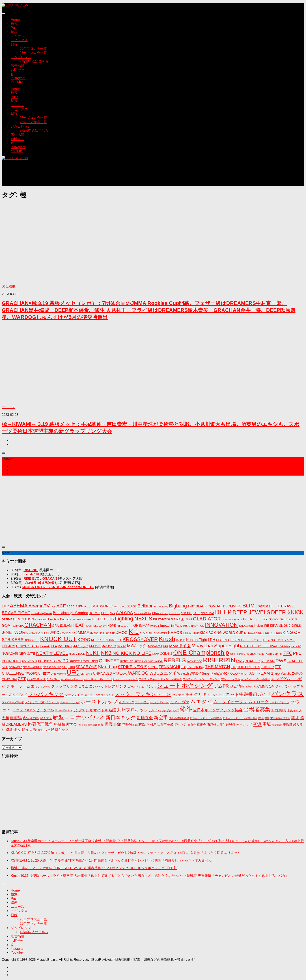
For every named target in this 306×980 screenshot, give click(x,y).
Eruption (53, 619)
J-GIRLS (295, 625)
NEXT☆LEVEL (52, 653)
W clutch (183, 673)
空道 (257, 724)
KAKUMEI (160, 633)
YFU (277, 673)
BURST (94, 613)
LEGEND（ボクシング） (279, 640)
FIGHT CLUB (103, 619)
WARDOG (138, 673)
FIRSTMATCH (161, 619)
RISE (210, 660)
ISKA (274, 625)
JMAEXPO (67, 633)
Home (15, 19)
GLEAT (248, 619)
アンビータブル (230, 679)
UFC (73, 672)
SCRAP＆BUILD (52, 667)
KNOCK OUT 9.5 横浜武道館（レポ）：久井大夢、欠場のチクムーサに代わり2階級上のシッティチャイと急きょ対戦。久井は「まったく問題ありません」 (127, 853)
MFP (165, 646)
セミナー (178, 695)
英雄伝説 (277, 724)
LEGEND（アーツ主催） (246, 640)
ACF (61, 605)
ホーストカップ (99, 701)
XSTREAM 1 (261, 673)
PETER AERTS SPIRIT (269, 653)
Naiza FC (296, 646)
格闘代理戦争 (40, 724)
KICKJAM (249, 633)
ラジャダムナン (63, 710)
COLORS (124, 613)
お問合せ (17, 70)
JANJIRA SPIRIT (39, 633)
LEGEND (222, 640)
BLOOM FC (232, 606)
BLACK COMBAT (209, 606)
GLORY (261, 619)
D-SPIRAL (186, 613)
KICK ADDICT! (191, 633)
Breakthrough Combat (70, 613)
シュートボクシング (185, 685)
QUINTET (109, 660)
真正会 (201, 724)
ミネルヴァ (179, 702)
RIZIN (227, 660)
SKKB (71, 667)
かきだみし (53, 679)
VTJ (116, 673)
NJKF (93, 653)
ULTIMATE (86, 673)
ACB (53, 606)
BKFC (191, 606)
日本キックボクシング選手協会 (240, 718)
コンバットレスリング (108, 686)
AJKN (79, 606)
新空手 (161, 717)
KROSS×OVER (140, 639)
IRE (266, 625)
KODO (84, 639)
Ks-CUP (180, 640)
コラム (83, 686)
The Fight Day (195, 667)
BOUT (274, 606)
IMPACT (154, 625)
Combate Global (142, 613)
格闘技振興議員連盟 (89, 724)
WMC (223, 673)
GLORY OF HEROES (283, 619)
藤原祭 (287, 724)
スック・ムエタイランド (99, 695)
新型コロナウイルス (79, 717)
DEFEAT (7, 619)
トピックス (19, 40)
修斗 (186, 709)
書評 (267, 718)
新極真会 (145, 718)
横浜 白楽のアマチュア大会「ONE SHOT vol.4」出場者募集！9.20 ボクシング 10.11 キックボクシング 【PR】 (94, 868)
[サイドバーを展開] (3, 453)
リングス (79, 710)
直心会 (192, 724)
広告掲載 (17, 65)
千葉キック (294, 710)
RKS (240, 661)
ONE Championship (201, 652)
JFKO (54, 633)
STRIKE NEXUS (132, 666)
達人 (17, 729)
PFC (287, 653)
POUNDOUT (11, 661)
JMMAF (82, 632)
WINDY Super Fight (204, 673)
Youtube (17, 82)
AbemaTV (39, 605)
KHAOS (175, 632)
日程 (14, 44)
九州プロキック (132, 709)
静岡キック (60, 729)
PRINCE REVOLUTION (83, 661)
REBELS (175, 660)
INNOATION (197, 625)
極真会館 (112, 724)
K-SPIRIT (146, 633)
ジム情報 (237, 686)
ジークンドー (74, 695)
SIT (64, 667)
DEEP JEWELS (251, 612)
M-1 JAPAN (65, 646)
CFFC (105, 613)
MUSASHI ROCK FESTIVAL (259, 646)
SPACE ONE (86, 667)
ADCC (71, 606)
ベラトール (52, 702)
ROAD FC (252, 661)
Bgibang (163, 606)
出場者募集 (257, 709)
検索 (14, 23)
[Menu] (3, 13)
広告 (26, 718)
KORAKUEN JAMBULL (106, 640)
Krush (167, 638)
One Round (236, 653)
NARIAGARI (10, 653)
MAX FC (121, 646)
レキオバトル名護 (101, 710)
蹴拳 (9, 729)
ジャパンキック (46, 694)
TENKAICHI (169, 667)
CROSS (174, 613)
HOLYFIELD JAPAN (96, 625)
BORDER (262, 606)
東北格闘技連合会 (280, 718)
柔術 (295, 717)
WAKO (123, 673)
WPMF (244, 673)
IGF (135, 625)
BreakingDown (41, 613)
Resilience (194, 661)
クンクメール (42, 686)
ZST (22, 678)
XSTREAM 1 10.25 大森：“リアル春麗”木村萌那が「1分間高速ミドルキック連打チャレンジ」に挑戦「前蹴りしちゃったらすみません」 (113, 860)
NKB (106, 653)
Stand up (107, 666)
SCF (5, 667)
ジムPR (221, 686)
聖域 (267, 724)
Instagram (18, 78)
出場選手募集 (278, 710)
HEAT (78, 625)
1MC (5, 606)
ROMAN (268, 661)
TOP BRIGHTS (248, 667)
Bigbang (178, 606)
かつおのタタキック (72, 679)
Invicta (258, 625)
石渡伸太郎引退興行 (221, 724)
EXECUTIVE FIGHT (80, 619)
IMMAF (144, 625)
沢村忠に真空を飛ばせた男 (167, 724)
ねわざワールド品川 (98, 679)
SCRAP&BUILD (32, 667)
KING (259, 633)
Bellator (145, 605)
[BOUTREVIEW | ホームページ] (15, 5)
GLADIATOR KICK (232, 619)
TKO (233, 667)
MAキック (137, 645)
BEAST (132, 606)
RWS (281, 660)
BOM (248, 606)
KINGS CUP (31, 640)
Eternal (64, 619)
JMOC (122, 632)
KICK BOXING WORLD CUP (221, 633)
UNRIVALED (102, 673)
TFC (183, 667)
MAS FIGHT (109, 646)
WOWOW (234, 673)
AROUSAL (120, 606)
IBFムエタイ (124, 625)
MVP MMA (284, 646)
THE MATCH (217, 666)
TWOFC (31, 673)
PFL (297, 653)
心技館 (34, 718)
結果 (14, 31)
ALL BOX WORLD (98, 606)
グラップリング (64, 686)
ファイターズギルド (13, 702)
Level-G (45, 646)
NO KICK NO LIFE (131, 653)
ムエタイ (201, 701)
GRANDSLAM (62, 625)
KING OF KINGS (272, 633)
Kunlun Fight (196, 639)
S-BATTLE (295, 661)
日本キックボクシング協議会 (206, 718)
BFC (155, 606)
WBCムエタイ (163, 673)
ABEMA (19, 606)
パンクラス (288, 693)
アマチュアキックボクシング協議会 (160, 679)
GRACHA (18, 625)
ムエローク (258, 702)
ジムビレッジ (21, 57)
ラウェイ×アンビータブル (33, 710)
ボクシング (126, 702)
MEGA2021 (155, 646)
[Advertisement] (83, 175)
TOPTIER (267, 667)
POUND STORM (50, 661)
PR (65, 660)
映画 (261, 718)
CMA (112, 613)
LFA (54, 646)
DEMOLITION (23, 619)
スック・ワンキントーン (143, 694)
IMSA (186, 625)
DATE (196, 613)
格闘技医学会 (65, 724)
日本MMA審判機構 (179, 718)
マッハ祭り (142, 702)
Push (14, 28)
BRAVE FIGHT (16, 612)
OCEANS (166, 653)
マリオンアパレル (159, 702)
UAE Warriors (58, 673)
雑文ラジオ (44, 730)
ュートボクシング (279, 702)
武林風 (140, 724)
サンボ (150, 686)
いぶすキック (36, 679)
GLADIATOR (207, 619)
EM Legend (41, 619)
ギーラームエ (22, 686)
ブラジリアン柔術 (35, 702)
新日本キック (121, 717)
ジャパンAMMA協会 (260, 686)
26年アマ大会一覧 (33, 53)
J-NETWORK (15, 632)
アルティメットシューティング (201, 679)
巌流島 (16, 718)
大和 (5, 718)
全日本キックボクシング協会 (218, 710)
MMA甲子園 (180, 646)
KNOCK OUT (58, 638)
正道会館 (128, 724)
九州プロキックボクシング (164, 710)
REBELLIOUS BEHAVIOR (148, 661)
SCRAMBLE (15, 667)
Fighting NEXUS (133, 619)
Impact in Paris (171, 625)
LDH (211, 640)
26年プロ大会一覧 (33, 48)
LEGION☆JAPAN (27, 646)
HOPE (112, 625)
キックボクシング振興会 (255, 679)
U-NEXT (44, 673)
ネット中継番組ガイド (248, 694)
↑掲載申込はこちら (34, 61)
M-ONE (95, 646)
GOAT (7, 625)
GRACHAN (37, 625)
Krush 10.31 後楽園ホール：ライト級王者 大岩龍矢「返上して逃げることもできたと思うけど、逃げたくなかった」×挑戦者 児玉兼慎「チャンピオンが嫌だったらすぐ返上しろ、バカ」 (150, 875)
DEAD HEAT (207, 613)
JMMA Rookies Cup (102, 633)
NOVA (155, 653)
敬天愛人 (46, 718)
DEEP (223, 612)
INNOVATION (221, 625)
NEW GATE (27, 653)
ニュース (17, 36)
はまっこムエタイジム (125, 679)
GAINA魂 (177, 619)
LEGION (8, 646)
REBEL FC (127, 661)
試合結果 (8, 286)
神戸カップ (244, 724)
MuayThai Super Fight (215, 645)
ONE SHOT (250, 653)
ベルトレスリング (70, 702)
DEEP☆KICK (287, 612)
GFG (188, 619)
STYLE (153, 667)
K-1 (134, 631)
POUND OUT (29, 661)
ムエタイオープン (230, 701)
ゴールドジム (136, 686)
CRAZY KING (160, 613)
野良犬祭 (29, 729)
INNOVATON (246, 625)
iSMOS (283, 625)
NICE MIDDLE (77, 653)
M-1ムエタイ (80, 646)
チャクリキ (196, 694)
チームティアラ (216, 695)
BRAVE (287, 606)
